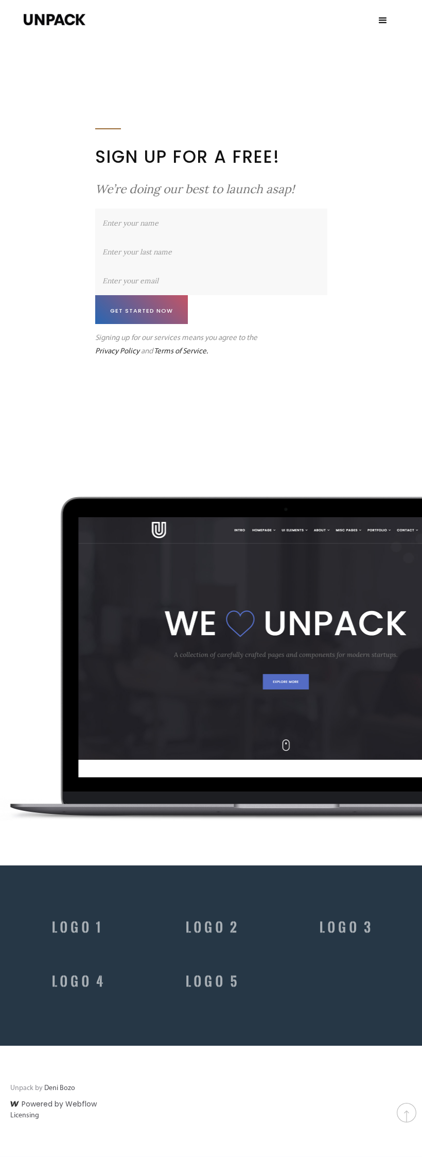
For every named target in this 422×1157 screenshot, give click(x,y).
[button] (382, 20)
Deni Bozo (59, 1088)
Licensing (24, 1115)
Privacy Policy (117, 351)
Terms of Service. (181, 351)
